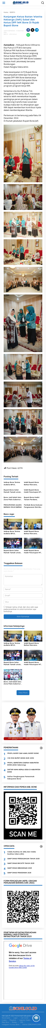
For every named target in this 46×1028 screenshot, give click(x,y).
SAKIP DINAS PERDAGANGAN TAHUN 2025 (23, 859)
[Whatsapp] (28, 35)
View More (23, 692)
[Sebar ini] (28, 30)
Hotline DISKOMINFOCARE (31, 1024)
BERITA (6, 34)
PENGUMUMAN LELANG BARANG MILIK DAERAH (13, 506)
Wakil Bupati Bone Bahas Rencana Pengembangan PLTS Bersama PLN (32, 483)
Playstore (12, 1020)
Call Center (25, 1018)
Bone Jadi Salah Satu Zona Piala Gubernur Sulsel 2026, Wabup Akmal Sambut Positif (12, 498)
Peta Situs (5, 1022)
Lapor (15, 1018)
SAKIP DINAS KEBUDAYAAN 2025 (19, 868)
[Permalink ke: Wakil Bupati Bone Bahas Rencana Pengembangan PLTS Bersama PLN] (33, 524)
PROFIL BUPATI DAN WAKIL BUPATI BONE (23, 753)
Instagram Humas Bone (10, 1024)
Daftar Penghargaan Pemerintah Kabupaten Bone (20, 777)
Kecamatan (6, 1018)
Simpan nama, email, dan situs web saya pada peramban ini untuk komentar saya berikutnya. (21, 609)
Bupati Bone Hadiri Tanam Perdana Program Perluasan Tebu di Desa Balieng (32, 498)
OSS (21, 1022)
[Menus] (4, 3)
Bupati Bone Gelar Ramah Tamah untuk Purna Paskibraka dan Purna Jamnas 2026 (13, 491)
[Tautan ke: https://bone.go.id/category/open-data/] (41, 846)
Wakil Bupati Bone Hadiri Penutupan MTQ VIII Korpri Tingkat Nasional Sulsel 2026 (33, 491)
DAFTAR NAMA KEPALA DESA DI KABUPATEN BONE (23, 771)
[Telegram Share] (37, 30)
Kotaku (14, 1022)
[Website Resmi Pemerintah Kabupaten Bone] (24, 2)
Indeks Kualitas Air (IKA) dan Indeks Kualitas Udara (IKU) (21, 853)
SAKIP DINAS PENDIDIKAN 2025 (19, 873)
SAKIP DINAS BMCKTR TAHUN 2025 (20, 863)
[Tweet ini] (32, 30)
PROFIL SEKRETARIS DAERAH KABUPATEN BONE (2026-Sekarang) (23, 764)
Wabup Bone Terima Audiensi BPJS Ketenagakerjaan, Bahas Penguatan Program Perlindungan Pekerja (12, 483)
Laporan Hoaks (24, 1020)
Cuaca (4, 1020)
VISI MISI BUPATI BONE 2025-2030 (20, 758)
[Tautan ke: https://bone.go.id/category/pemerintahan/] (41, 748)
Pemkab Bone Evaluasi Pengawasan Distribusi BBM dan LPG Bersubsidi (33, 506)
